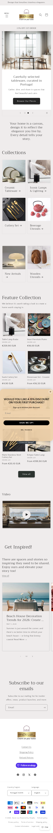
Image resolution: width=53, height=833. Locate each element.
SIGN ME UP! (26, 423)
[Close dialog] (50, 391)
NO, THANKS (26, 430)
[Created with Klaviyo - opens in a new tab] (26, 442)
